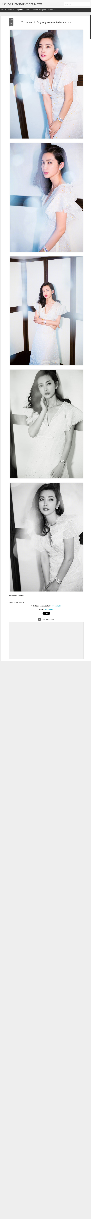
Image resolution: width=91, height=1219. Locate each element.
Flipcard (11, 10)
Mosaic (27, 10)
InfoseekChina (57, 606)
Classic (4, 10)
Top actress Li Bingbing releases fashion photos (46, 22)
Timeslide (51, 10)
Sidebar (35, 10)
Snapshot (42, 10)
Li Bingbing (49, 609)
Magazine (19, 10)
